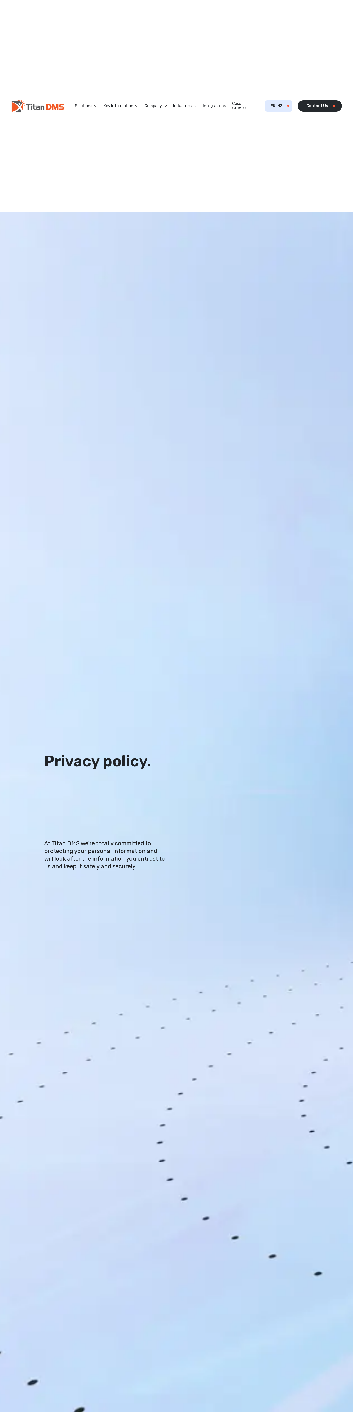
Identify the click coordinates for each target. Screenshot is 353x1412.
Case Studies (239, 106)
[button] (86, 105)
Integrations (214, 105)
